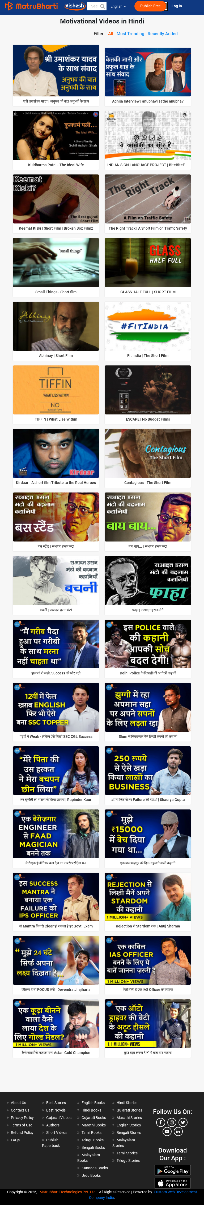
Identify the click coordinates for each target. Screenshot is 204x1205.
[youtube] (167, 1131)
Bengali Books (93, 1147)
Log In (177, 6)
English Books (93, 1103)
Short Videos (56, 1132)
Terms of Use (21, 1125)
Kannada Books (95, 1168)
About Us (18, 1103)
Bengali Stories (129, 1132)
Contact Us (20, 1110)
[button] (102, 6)
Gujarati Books (94, 1118)
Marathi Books (94, 1125)
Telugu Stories (128, 1160)
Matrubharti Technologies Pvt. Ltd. (69, 1192)
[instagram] (171, 1122)
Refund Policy (22, 1132)
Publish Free (150, 6)
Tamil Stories (127, 1153)
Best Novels (56, 1110)
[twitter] (183, 1122)
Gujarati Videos (58, 1118)
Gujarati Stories (129, 1110)
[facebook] (160, 1122)
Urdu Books (91, 1175)
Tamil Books (91, 1132)
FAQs (15, 1140)
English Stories (129, 1125)
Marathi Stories (129, 1118)
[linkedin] (178, 1131)
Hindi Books (91, 1110)
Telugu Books (93, 1140)
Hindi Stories (127, 1103)
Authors (53, 1125)
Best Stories (56, 1103)
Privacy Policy (22, 1118)
